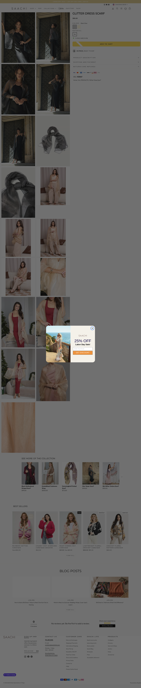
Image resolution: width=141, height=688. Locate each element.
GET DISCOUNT (83, 353)
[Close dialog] (92, 328)
